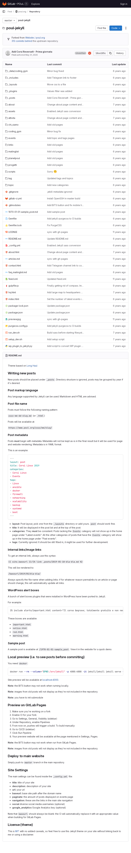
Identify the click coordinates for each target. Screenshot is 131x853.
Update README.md (57, 238)
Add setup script (55, 339)
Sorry (52, 171)
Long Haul (32, 365)
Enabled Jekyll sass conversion (64, 111)
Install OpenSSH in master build (63, 198)
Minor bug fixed (55, 71)
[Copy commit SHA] (110, 53)
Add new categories (58, 185)
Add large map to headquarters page (65, 292)
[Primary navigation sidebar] (3, 11)
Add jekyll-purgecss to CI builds (64, 218)
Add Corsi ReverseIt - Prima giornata (32, 51)
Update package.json (58, 305)
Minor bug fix (54, 131)
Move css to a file (56, 84)
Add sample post (56, 211)
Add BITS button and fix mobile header (65, 205)
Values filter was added (59, 91)
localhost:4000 (50, 679)
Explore (35, 4)
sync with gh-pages (57, 232)
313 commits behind (22, 41)
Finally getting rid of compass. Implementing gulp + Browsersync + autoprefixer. (65, 285)
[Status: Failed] (90, 53)
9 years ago (119, 285)
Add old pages (55, 124)
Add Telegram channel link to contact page (65, 265)
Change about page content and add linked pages (65, 104)
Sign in (123, 4)
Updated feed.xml (56, 279)
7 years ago (119, 104)
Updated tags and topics (60, 178)
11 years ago (119, 232)
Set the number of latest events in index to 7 (65, 299)
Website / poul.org (35, 37)
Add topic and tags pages (60, 138)
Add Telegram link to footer (62, 77)
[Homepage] (15, 3)
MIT (17, 831)
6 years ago (119, 71)
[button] (80, 53)
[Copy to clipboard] (119, 458)
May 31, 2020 (31, 55)
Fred (14, 55)
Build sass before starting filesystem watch (65, 332)
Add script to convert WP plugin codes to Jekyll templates (65, 346)
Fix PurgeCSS (54, 225)
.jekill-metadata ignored (59, 191)
